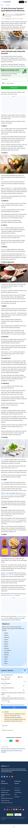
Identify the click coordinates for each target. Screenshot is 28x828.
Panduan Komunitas (5, 800)
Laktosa (3, 227)
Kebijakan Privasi (4, 792)
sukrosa (9, 287)
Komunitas (16, 783)
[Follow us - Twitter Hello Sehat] (9, 776)
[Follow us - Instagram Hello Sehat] (4, 776)
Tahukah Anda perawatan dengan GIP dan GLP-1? (13, 698)
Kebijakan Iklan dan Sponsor (7, 798)
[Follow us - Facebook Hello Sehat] (2, 776)
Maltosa (3, 249)
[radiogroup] (14, 677)
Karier (15, 794)
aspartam (11, 352)
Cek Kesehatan (17, 781)
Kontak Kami (17, 796)
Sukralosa (3, 386)
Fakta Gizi (8, 5)
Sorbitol (3, 459)
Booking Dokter (4, 783)
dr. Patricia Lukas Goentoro (20, 14)
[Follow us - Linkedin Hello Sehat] (7, 776)
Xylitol (2, 482)
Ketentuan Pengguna (5, 790)
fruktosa (12, 188)
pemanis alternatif (9, 574)
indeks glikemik (13, 520)
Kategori (3, 781)
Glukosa (3, 128)
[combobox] (24, 686)
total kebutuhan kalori (10, 595)
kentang (24, 255)
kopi (19, 286)
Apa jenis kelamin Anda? (7, 675)
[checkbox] (2, 705)
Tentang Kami (17, 790)
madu (2, 179)
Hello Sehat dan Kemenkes (6, 802)
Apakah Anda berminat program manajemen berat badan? (13, 693)
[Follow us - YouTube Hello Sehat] (12, 776)
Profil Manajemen (18, 792)
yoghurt (8, 355)
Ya (3, 696)
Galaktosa (3, 203)
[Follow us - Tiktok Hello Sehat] (15, 776)
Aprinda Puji (8, 18)
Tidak (8, 696)
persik (16, 467)
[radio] (2, 696)
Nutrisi (2, 5)
